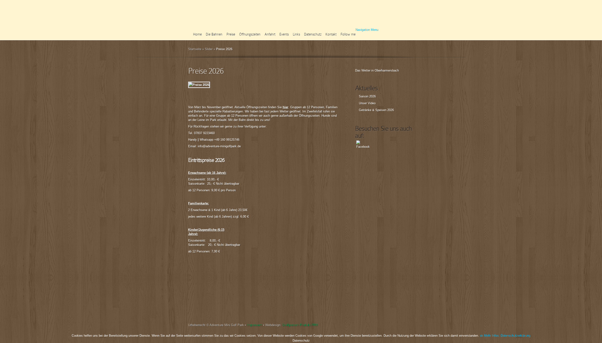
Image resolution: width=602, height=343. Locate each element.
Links (296, 34)
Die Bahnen (214, 34)
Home (197, 34)
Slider (209, 49)
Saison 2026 (367, 96)
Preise (230, 34)
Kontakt (331, 34)
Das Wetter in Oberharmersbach (377, 70)
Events (284, 34)
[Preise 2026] (199, 84)
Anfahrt (270, 34)
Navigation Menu (367, 30)
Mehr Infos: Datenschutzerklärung (507, 335)
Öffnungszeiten (250, 34)
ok (481, 335)
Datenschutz (312, 34)
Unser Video (367, 103)
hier (285, 107)
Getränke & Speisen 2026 (376, 110)
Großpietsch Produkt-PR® (300, 325)
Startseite (194, 49)
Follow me (348, 34)
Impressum (254, 325)
